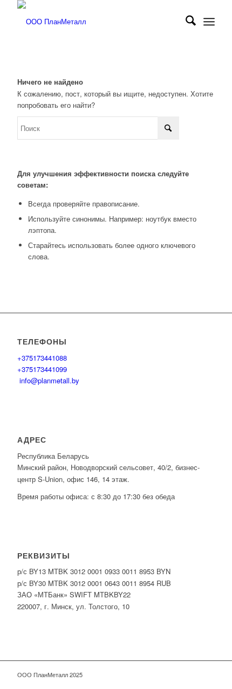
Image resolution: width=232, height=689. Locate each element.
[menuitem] (185, 21)
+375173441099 (42, 369)
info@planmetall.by (48, 380)
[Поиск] (185, 21)
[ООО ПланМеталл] (96, 21)
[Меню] (209, 22)
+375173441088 (42, 358)
